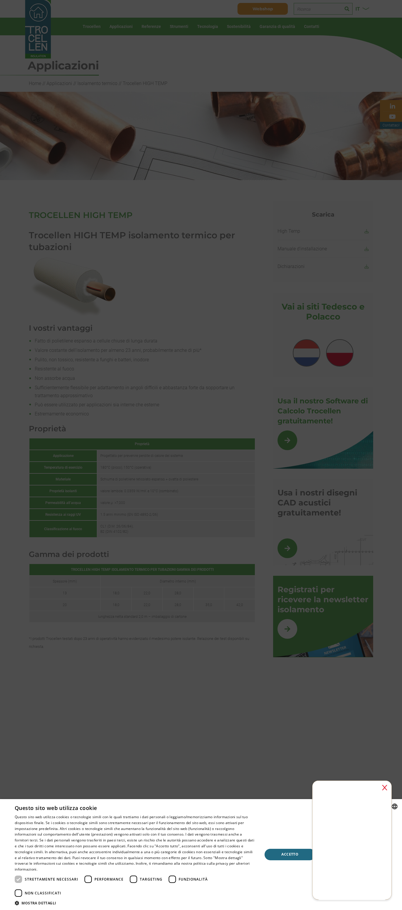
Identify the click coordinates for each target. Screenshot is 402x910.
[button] (135, 903)
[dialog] (201, 854)
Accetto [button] (289, 854)
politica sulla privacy (210, 863)
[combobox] (395, 806)
